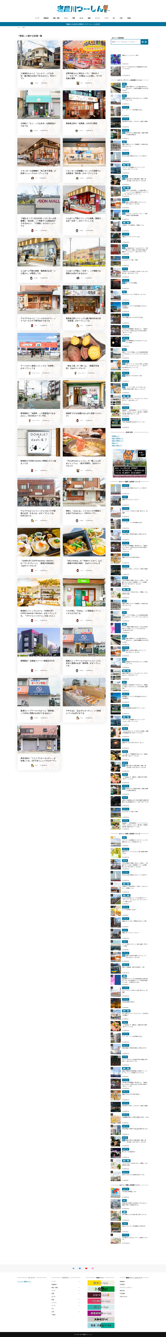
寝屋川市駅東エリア (117, 441)
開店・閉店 (56, 18)
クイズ (106, 18)
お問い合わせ (123, 1296)
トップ (37, 18)
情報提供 (46, 18)
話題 (89, 18)
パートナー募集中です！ (24, 1281)
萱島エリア (115, 443)
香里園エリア (116, 436)
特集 (73, 18)
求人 (114, 18)
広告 (121, 18)
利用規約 (122, 1284)
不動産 (129, 18)
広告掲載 (122, 1293)
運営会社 (122, 1290)
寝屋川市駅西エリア (117, 438)
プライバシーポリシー (126, 1287)
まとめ (81, 18)
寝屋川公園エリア (117, 445)
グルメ (66, 18)
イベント (97, 18)
